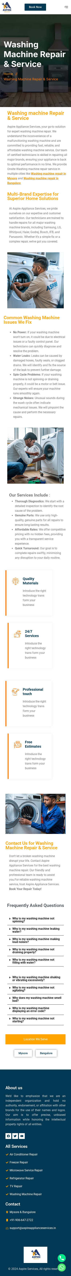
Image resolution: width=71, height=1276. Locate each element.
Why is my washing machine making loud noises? (36, 940)
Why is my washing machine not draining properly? (33, 951)
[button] (35, 920)
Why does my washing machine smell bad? (36, 999)
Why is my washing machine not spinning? (33, 920)
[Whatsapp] (62, 1267)
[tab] (35, 1039)
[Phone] (62, 1258)
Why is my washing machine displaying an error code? (30, 1009)
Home (9, 74)
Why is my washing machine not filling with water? (33, 961)
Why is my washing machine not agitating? (33, 989)
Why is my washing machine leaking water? (36, 930)
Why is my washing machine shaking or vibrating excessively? (36, 978)
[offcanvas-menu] (66, 7)
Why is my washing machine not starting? (33, 1020)
